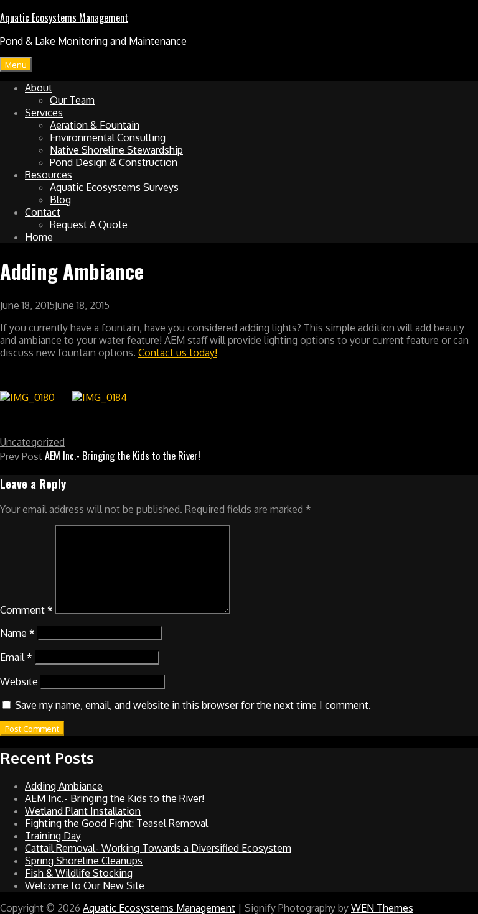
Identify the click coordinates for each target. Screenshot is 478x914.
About (38, 87)
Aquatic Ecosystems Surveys (114, 187)
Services (44, 112)
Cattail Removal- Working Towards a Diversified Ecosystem (158, 848)
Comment (26, 610)
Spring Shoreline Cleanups (84, 860)
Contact (42, 212)
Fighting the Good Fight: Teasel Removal (116, 823)
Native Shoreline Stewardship (116, 150)
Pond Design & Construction (113, 162)
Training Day (53, 835)
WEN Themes (382, 908)
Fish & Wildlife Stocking (79, 873)
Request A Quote (89, 224)
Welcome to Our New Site (84, 885)
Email (16, 657)
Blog (60, 199)
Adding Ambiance (64, 786)
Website (19, 681)
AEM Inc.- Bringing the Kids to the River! (114, 798)
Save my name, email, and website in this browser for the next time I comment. (193, 705)
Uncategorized (32, 442)
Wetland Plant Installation (83, 811)
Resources (48, 174)
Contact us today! (177, 352)
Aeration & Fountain (94, 125)
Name (17, 633)
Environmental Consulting (108, 137)
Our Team (72, 100)
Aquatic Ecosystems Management (64, 17)
